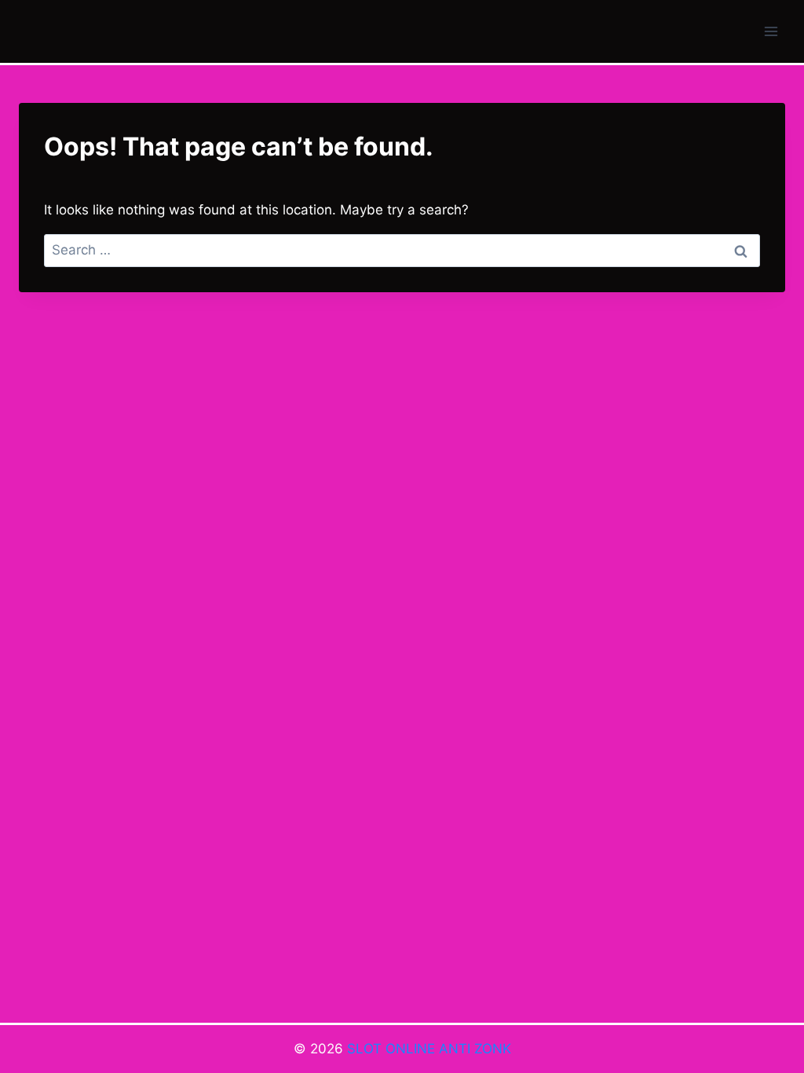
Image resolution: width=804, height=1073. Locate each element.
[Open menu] (770, 31)
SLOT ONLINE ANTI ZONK (429, 1049)
